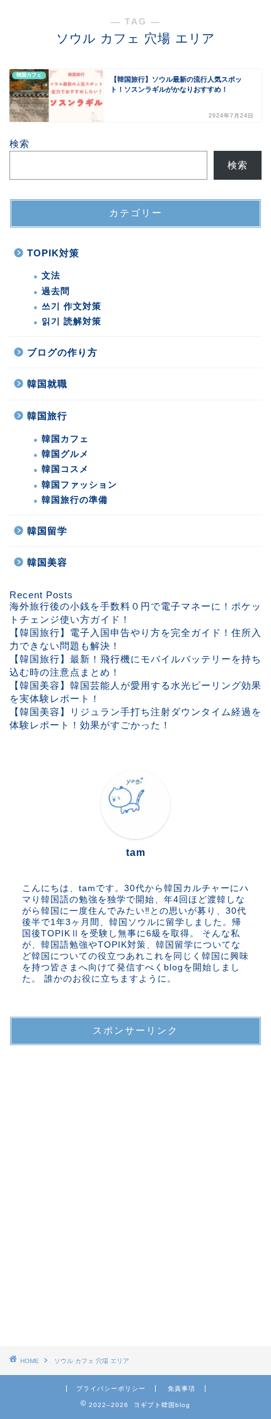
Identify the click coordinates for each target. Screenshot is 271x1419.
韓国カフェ (65, 439)
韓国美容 (47, 562)
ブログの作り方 (62, 352)
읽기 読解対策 (71, 321)
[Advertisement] (135, 1190)
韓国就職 (47, 383)
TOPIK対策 (53, 253)
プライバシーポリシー (111, 1388)
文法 (51, 275)
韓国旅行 (47, 415)
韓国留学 (47, 530)
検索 (19, 143)
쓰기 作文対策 (71, 306)
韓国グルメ (65, 454)
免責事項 (181, 1388)
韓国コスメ (65, 469)
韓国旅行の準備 (75, 500)
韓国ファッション (79, 485)
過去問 (56, 291)
